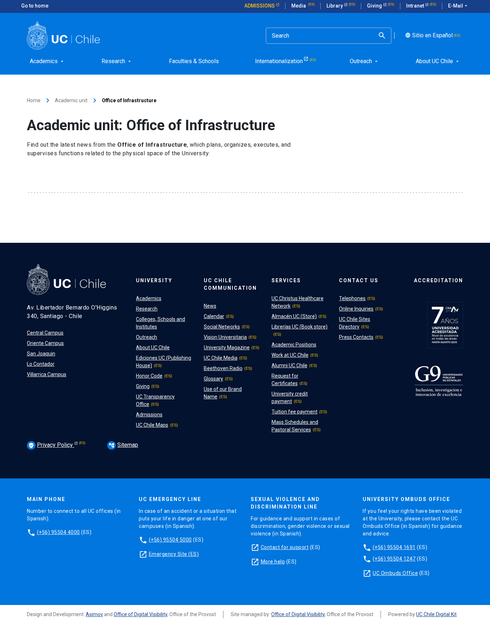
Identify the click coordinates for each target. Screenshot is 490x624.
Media (299, 6)
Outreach (146, 337)
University (154, 280)
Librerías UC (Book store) (300, 327)
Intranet (415, 6)
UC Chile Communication (230, 284)
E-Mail (458, 6)
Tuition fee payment (294, 412)
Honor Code (149, 376)
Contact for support (285, 547)
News (210, 306)
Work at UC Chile (290, 355)
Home (34, 100)
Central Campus (45, 333)
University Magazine (227, 347)
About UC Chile (153, 347)
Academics (148, 298)
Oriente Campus (45, 343)
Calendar (214, 316)
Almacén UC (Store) (294, 316)
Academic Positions (294, 345)
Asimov (94, 614)
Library (335, 6)
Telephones (352, 298)
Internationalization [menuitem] (279, 61)
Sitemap (123, 444)
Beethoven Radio (223, 368)
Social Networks (222, 327)
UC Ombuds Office (395, 573)
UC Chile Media (220, 358)
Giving (375, 6)
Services (286, 280)
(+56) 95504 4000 (58, 532)
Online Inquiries (356, 309)
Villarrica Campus (46, 374)
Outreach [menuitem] (364, 61)
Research (146, 309)
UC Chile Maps (152, 425)
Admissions (260, 6)
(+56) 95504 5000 (170, 540)
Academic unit (71, 100)
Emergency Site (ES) (174, 554)
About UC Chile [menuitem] (438, 61)
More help (273, 561)
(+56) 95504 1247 (394, 558)
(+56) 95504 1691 (394, 547)
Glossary (213, 379)
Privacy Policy (51, 444)
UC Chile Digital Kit (436, 614)
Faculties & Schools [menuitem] (194, 61)
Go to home (34, 6)
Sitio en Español (428, 35)
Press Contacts (356, 337)
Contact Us (358, 280)
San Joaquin (41, 353)
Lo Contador (41, 364)
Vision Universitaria (225, 337)
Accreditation (438, 280)
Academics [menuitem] (47, 61)
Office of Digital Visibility (140, 614)
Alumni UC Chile (289, 365)
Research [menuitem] (117, 61)
